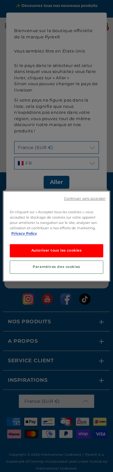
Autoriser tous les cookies (56, 250)
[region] (56, 236)
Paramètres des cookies (56, 266)
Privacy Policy (24, 233)
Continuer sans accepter (84, 199)
